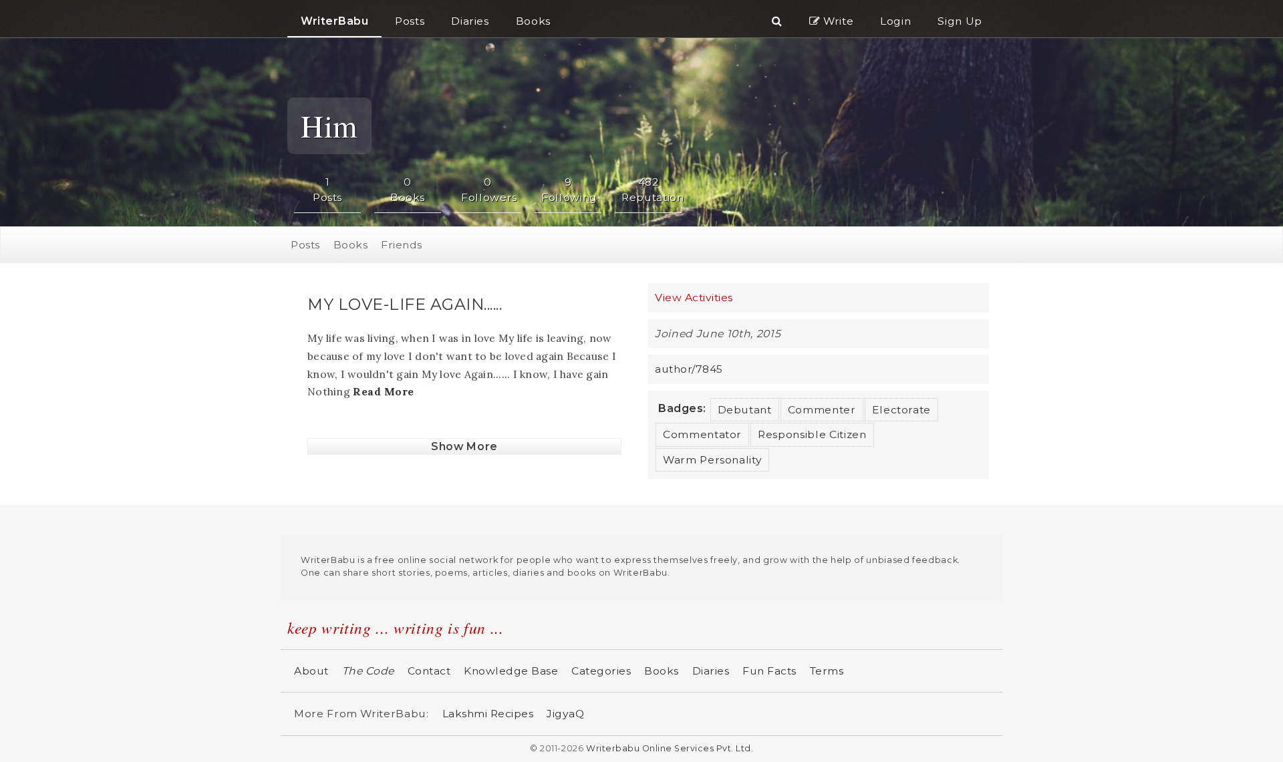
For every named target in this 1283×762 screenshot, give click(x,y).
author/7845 (689, 369)
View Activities (694, 297)
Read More (383, 391)
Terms (827, 670)
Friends (401, 244)
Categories (601, 670)
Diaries (711, 670)
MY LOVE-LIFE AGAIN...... (404, 304)
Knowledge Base (511, 670)
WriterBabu (334, 21)
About (311, 670)
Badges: (682, 408)
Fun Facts (769, 670)
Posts (305, 244)
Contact (429, 670)
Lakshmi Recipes (488, 713)
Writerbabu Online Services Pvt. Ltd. (669, 748)
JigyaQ (565, 713)
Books (350, 244)
